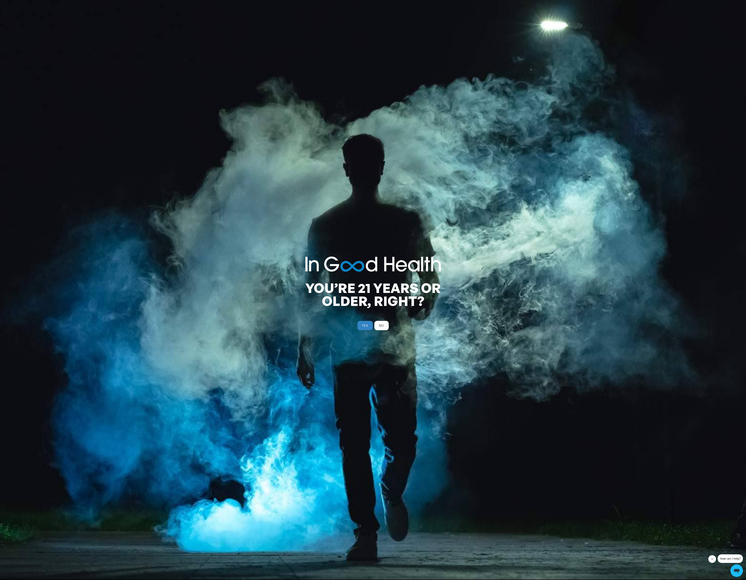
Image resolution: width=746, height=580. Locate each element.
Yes (365, 325)
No (381, 325)
